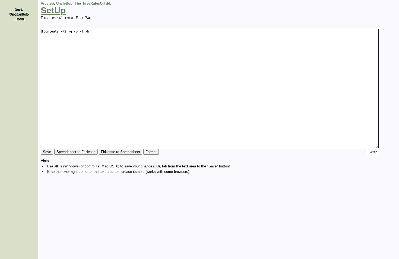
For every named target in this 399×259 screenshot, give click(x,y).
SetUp (53, 10)
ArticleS (47, 3)
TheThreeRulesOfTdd (92, 3)
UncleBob (64, 3)
